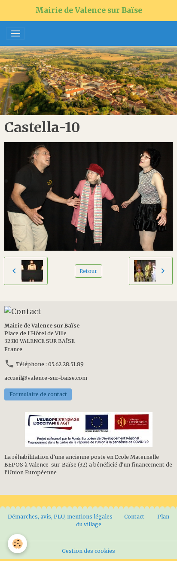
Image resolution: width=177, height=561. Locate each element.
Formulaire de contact (38, 394)
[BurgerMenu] (15, 33)
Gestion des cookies (88, 551)
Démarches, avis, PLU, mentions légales (61, 516)
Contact (134, 516)
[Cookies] (17, 543)
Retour (88, 271)
